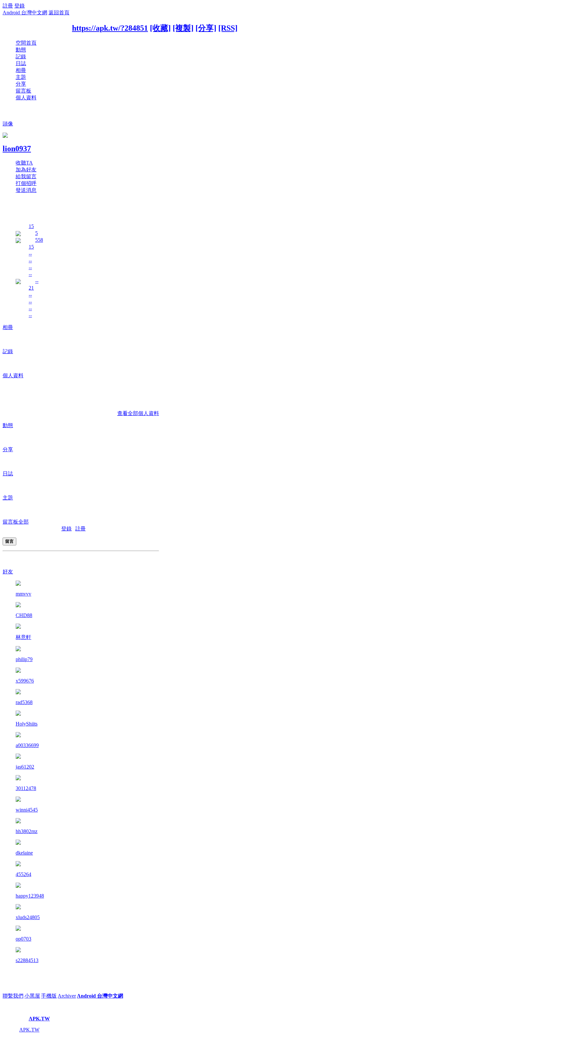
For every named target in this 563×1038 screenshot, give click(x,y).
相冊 (21, 70)
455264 (23, 874)
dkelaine (24, 853)
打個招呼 (26, 183)
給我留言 (26, 176)
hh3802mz (26, 831)
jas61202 (25, 767)
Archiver (67, 996)
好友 (8, 571)
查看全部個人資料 (138, 413)
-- (30, 253)
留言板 (23, 91)
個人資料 (26, 97)
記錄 (21, 56)
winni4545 (27, 810)
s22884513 (27, 960)
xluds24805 (28, 917)
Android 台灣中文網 (25, 12)
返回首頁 (59, 12)
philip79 (24, 659)
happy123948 (30, 896)
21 (31, 288)
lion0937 (17, 148)
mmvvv (23, 594)
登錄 (19, 5)
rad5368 (24, 702)
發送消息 (26, 190)
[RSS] (228, 28)
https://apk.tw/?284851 (110, 28)
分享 (21, 84)
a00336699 (27, 745)
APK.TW (39, 1018)
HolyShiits (26, 724)
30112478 (26, 788)
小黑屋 (32, 996)
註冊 (8, 5)
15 (31, 226)
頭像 (8, 123)
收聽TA (24, 163)
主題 (21, 77)
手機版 (49, 996)
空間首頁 (26, 43)
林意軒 (23, 637)
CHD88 (24, 615)
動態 (21, 49)
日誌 (21, 63)
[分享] (205, 28)
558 (39, 240)
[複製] (183, 28)
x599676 (25, 681)
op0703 (23, 939)
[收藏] (160, 28)
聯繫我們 (13, 996)
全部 (23, 522)
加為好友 (26, 169)
